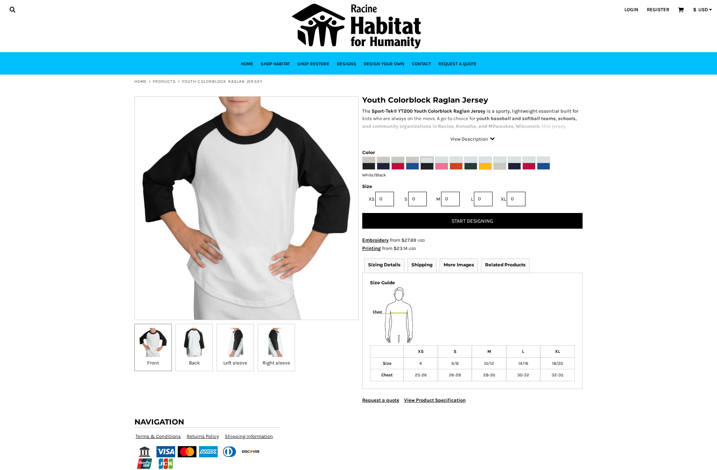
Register (658, 9)
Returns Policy (203, 436)
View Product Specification (435, 400)
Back (194, 363)
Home (140, 81)
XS (372, 199)
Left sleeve (235, 363)
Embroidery (375, 240)
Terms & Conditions (158, 436)
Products (164, 81)
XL (503, 199)
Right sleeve (276, 363)
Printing (371, 248)
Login (631, 9)
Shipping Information (249, 436)
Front (153, 363)
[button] (12, 9)
